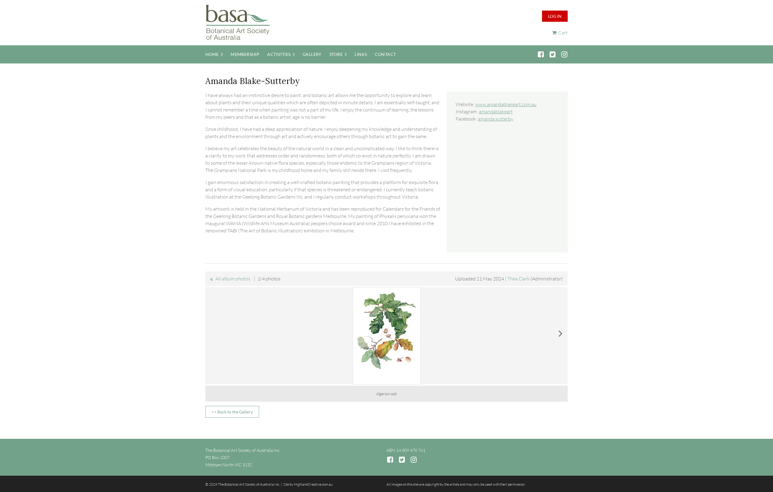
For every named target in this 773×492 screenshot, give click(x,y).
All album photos (232, 279)
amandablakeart (496, 111)
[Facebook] (540, 54)
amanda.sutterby (495, 119)
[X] (552, 54)
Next (560, 333)
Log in (555, 16)
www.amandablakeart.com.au (506, 104)
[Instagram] (564, 54)
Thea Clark (518, 279)
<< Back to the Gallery (232, 411)
